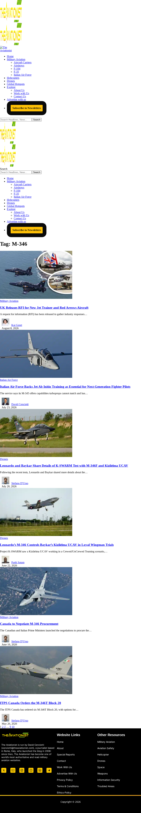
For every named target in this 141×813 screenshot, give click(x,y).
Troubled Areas (105, 786)
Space (101, 767)
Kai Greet (16, 325)
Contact (61, 760)
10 (13, 726)
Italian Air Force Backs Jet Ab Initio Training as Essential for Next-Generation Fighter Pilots (65, 386)
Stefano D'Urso (19, 483)
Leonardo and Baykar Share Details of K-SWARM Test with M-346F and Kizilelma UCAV (64, 465)
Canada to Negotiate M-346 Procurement (29, 624)
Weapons (102, 773)
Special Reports (66, 754)
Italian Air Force (9, 379)
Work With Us (64, 767)
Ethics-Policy (64, 792)
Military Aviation (9, 300)
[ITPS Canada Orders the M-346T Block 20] (36, 693)
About (60, 748)
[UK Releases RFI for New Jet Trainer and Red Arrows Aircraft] (36, 297)
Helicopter (103, 754)
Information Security (108, 779)
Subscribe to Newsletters (26, 108)
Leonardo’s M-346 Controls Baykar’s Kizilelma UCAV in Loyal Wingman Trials (57, 545)
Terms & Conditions (68, 786)
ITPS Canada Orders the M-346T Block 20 (30, 703)
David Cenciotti (20, 404)
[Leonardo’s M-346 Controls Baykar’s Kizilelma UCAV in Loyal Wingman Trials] (36, 535)
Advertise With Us (67, 773)
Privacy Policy (65, 779)
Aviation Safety (105, 748)
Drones (4, 459)
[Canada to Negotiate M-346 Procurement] (36, 614)
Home (60, 741)
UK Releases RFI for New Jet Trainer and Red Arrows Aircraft (44, 307)
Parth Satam (17, 562)
